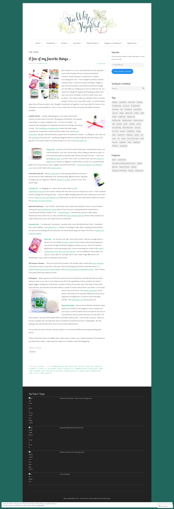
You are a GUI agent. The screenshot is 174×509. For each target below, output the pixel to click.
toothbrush (36, 138)
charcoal (89, 366)
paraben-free (96, 371)
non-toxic (115, 131)
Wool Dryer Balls (68, 305)
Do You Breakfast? (65, 474)
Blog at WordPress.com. (71, 498)
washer (48, 373)
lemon (125, 124)
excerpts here (56, 168)
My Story (115, 167)
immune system (138, 120)
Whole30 (115, 146)
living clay (45, 371)
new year (137, 128)
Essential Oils (50, 43)
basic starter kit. (81, 141)
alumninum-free (58, 366)
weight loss (136, 142)
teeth (35, 373)
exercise (115, 113)
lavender (119, 124)
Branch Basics (55, 269)
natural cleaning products (67, 371)
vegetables (122, 142)
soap (31, 373)
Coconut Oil (33, 188)
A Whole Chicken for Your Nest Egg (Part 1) (72, 452)
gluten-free (129, 113)
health (142, 113)
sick (142, 135)
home (31, 371)
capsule (59, 180)
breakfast (139, 102)
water (129, 142)
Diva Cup (47, 239)
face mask (57, 159)
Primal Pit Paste (63, 212)
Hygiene (41, 366)
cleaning (32, 369)
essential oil (128, 109)
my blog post (54, 173)
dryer (59, 369)
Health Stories (131, 43)
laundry (37, 371)
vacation (114, 142)
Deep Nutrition (135, 106)
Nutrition (133, 167)
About (38, 43)
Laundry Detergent (90, 290)
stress (123, 138)
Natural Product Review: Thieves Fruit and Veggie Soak (76, 398)
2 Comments (101, 63)
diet (121, 109)
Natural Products (92, 43)
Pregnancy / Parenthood (112, 43)
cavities (81, 366)
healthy (114, 117)
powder (68, 180)
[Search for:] (128, 88)
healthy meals (116, 120)
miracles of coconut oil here (42, 201)
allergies (114, 102)
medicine (132, 124)
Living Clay (50, 149)
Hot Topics (76, 43)
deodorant (52, 369)
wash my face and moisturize (45, 198)
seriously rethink (68, 242)
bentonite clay (71, 366)
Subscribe (115, 52)
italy (113, 124)
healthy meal (131, 117)
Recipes (64, 43)
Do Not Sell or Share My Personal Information (95, 498)
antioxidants (122, 102)
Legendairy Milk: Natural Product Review (71, 428)
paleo (114, 135)
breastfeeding (116, 106)
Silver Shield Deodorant (75, 216)
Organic (138, 131)
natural (139, 124)
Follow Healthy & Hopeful (122, 71)
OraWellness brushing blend (48, 128)
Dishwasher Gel (77, 300)
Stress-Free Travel (133, 138)
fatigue (121, 113)
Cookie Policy (40, 505)
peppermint (121, 135)
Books (114, 160)
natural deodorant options (47, 209)
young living (123, 146)
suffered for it (53, 227)
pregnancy (129, 135)
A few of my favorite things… (50, 58)
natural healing (116, 128)
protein (137, 135)
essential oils (68, 369)
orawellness (84, 371)
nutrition (122, 131)
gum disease (93, 369)
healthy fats (121, 117)
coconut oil (42, 369)
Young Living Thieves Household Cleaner (79, 269)
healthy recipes (127, 120)
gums (101, 369)
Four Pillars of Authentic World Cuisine (123, 163)
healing (136, 113)
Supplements (139, 170)
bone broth (131, 102)
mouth (52, 371)
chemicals (98, 366)
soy (119, 138)
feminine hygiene (81, 369)
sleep (114, 138)
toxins (41, 373)
